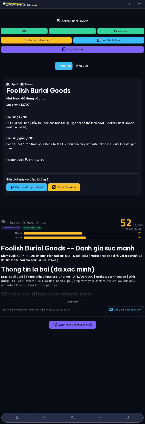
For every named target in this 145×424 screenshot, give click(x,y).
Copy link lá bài (72, 49)
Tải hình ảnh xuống (36, 40)
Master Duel (120, 31)
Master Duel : (15, 159)
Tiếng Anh (64, 66)
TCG (24, 31)
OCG (72, 31)
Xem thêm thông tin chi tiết (72, 324)
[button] (139, 4)
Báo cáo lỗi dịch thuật (26, 187)
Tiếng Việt (81, 66)
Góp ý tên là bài (64, 187)
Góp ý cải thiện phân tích (125, 309)
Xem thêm (72, 301)
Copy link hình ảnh (109, 40)
